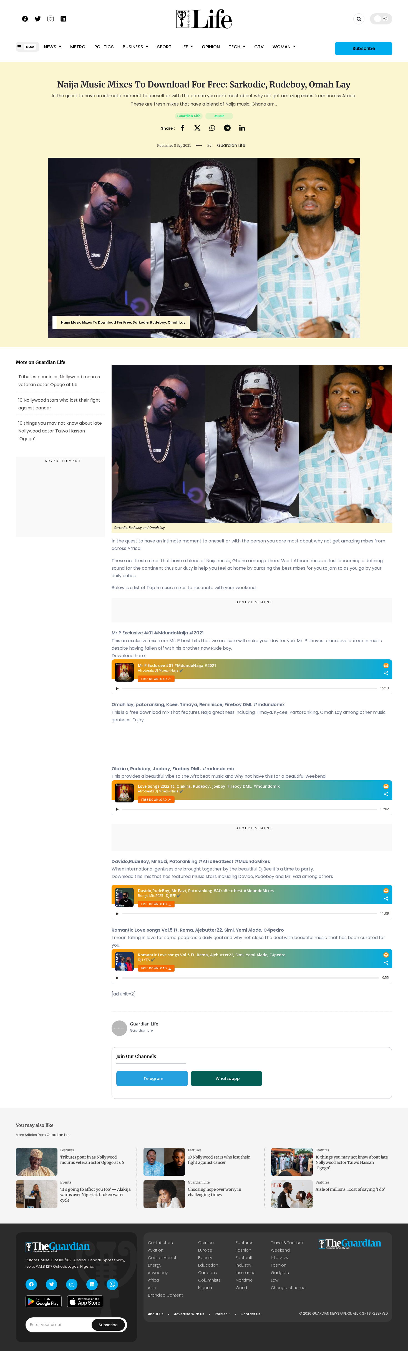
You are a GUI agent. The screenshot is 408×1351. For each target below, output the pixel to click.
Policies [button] (221, 1314)
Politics (104, 47)
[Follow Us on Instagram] (50, 18)
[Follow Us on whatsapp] (112, 1284)
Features (67, 1150)
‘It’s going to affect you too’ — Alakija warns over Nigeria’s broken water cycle (95, 1194)
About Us (155, 1314)
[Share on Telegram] (227, 128)
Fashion (243, 1250)
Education (208, 1265)
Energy (154, 1265)
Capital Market (162, 1257)
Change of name (288, 1287)
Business (133, 47)
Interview (279, 1257)
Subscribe (363, 48)
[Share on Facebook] (182, 128)
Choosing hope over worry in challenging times (214, 1192)
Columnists (209, 1280)
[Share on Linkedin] (242, 128)
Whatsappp (228, 1078)
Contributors (160, 1242)
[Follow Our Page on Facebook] (25, 18)
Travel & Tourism (287, 1242)
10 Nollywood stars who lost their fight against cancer (59, 404)
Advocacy (158, 1272)
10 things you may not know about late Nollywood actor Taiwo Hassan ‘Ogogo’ (352, 1162)
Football (244, 1257)
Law (274, 1280)
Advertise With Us (189, 1314)
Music (219, 116)
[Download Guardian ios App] (85, 1302)
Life (184, 47)
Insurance (246, 1272)
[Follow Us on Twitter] (37, 18)
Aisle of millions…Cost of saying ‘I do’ (350, 1189)
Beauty (205, 1257)
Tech (235, 47)
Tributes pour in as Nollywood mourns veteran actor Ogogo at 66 (59, 381)
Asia (152, 1287)
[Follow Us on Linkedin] (63, 18)
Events (65, 1182)
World (241, 1287)
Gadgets (280, 1272)
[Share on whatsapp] (212, 128)
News (50, 47)
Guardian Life (188, 116)
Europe (205, 1250)
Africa (153, 1280)
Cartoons (207, 1272)
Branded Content (165, 1295)
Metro (77, 47)
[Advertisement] (60, 497)
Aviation (155, 1250)
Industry (243, 1265)
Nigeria (205, 1287)
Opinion (211, 47)
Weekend (280, 1250)
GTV (259, 47)
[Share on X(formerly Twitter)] (197, 128)
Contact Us (250, 1314)
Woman (282, 47)
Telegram (153, 1078)
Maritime (244, 1280)
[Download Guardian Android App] (44, 1302)
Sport (164, 47)
